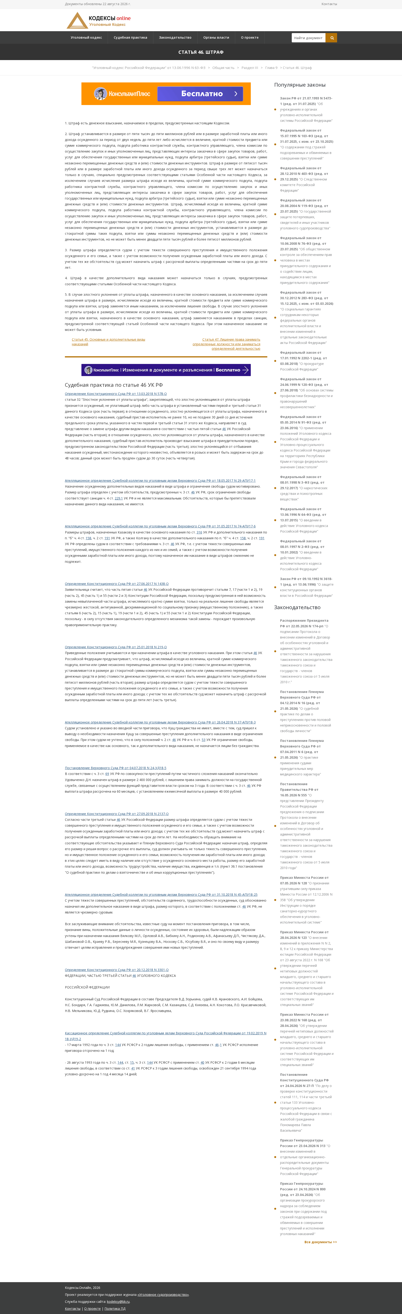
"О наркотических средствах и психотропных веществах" (303, 488)
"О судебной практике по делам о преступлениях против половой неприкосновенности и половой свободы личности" (305, 711)
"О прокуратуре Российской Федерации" (303, 360)
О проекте (249, 37)
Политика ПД (114, 1308)
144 (118, 1044)
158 (88, 538)
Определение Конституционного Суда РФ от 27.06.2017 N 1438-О (117, 583)
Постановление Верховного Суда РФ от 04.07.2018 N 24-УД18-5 (115, 768)
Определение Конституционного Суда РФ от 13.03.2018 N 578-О (116, 393)
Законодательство (175, 37)
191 (107, 538)
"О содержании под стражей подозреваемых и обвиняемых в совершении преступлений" (306, 144)
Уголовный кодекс (86, 37)
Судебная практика (130, 37)
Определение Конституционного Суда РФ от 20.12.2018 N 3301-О (117, 970)
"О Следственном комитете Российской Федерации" (304, 179)
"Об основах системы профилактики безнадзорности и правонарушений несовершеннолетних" (306, 393)
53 (203, 739)
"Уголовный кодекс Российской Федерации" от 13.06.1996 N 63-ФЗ (149, 67)
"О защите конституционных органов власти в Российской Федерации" (307, 587)
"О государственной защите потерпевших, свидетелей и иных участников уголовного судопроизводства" (305, 214)
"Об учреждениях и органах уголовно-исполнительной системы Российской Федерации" (306, 109)
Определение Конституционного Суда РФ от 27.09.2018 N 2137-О (117, 813)
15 (132, 1062)
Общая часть (223, 67)
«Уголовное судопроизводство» (163, 1294)
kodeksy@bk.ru (118, 1301)
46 (224, 429)
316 (199, 532)
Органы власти (216, 37)
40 (202, 1062)
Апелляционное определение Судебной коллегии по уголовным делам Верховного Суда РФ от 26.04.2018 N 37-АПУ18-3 (160, 722)
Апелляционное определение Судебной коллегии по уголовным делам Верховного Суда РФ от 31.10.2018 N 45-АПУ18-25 (161, 894)
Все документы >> (321, 1242)
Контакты (329, 4)
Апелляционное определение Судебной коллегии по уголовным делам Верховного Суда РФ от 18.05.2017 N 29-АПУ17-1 (160, 480)
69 (107, 773)
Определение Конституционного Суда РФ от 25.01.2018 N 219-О (116, 647)
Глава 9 (271, 67)
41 (133, 1068)
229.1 (119, 498)
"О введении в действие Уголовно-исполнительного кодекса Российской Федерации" (302, 555)
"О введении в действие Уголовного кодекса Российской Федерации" (304, 520)
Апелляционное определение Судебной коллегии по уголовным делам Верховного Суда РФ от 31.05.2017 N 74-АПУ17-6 (160, 526)
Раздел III (250, 67)
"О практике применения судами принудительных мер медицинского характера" (302, 757)
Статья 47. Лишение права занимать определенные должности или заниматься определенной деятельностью (226, 344)
